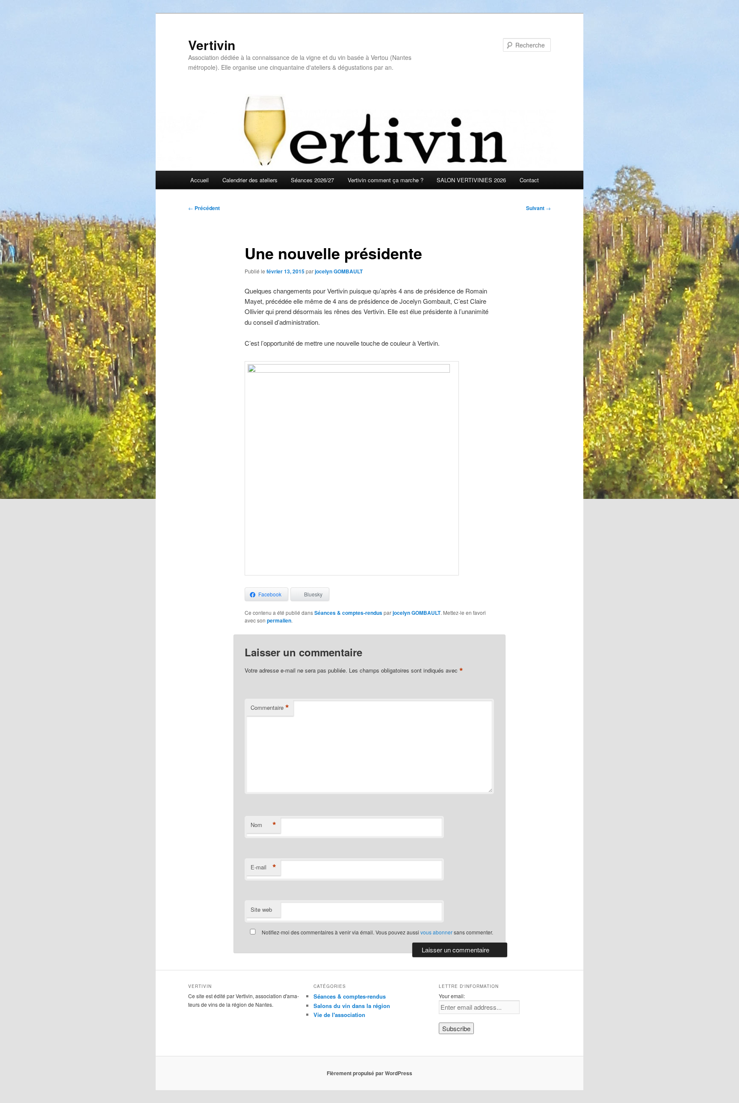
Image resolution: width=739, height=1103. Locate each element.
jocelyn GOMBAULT (339, 271)
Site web (261, 909)
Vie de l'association (339, 1015)
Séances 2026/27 (312, 180)
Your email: (452, 995)
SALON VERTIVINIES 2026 (471, 180)
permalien (279, 620)
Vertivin (211, 45)
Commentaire (270, 708)
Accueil (199, 180)
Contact (529, 180)
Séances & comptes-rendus (348, 613)
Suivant (538, 208)
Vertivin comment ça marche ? (385, 180)
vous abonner (436, 932)
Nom (263, 825)
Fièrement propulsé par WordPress (369, 1073)
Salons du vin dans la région (351, 1006)
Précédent (204, 208)
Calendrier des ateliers (250, 180)
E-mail (263, 867)
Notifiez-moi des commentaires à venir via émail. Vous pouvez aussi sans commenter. (376, 932)
